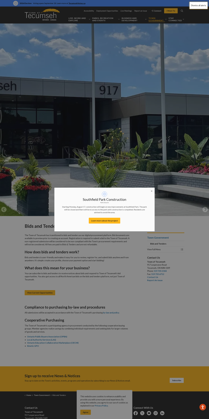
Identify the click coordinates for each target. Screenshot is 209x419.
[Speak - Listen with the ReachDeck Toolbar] (202, 407)
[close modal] (152, 191)
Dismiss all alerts (198, 5)
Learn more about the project (104, 220)
